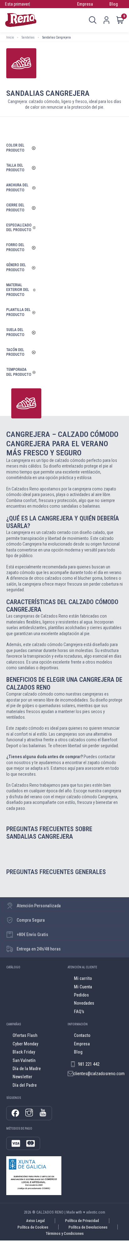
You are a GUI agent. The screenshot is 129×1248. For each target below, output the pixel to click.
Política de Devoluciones (88, 1227)
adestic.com (95, 1212)
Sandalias (28, 37)
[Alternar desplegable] (92, 20)
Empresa (85, 4)
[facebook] (15, 1113)
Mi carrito (83, 978)
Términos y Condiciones (65, 1233)
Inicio (10, 37)
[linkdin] (43, 1113)
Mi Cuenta (83, 986)
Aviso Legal (35, 1221)
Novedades (84, 1003)
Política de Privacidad (82, 1221)
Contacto (82, 1035)
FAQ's (79, 1011)
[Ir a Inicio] (20, 20)
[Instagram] (29, 1113)
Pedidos (81, 994)
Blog (113, 4)
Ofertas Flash (25, 1035)
